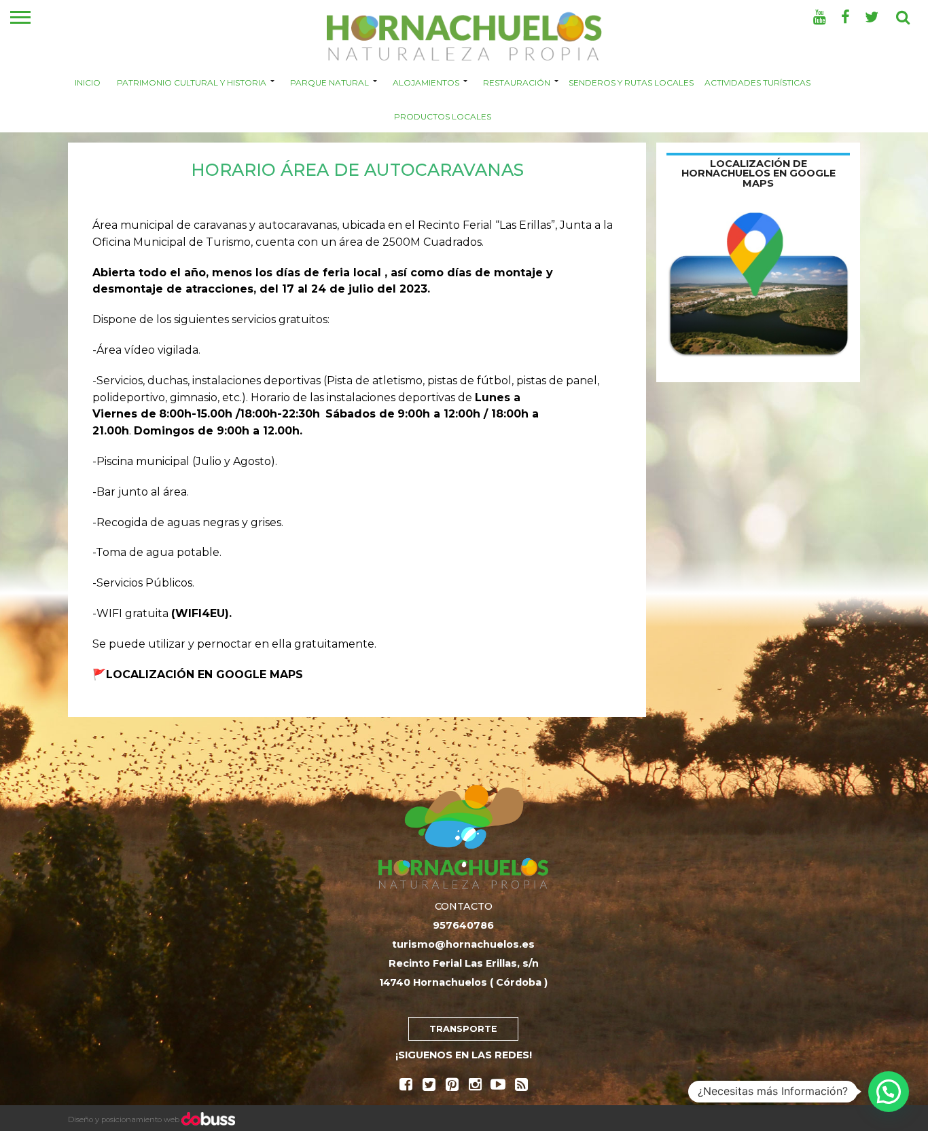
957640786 (463, 925)
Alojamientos (426, 82)
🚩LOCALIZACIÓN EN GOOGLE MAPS (197, 674)
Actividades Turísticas (757, 82)
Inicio (88, 82)
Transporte (463, 1029)
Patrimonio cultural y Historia (191, 82)
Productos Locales (442, 116)
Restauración (516, 82)
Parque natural (329, 82)
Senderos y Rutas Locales (631, 82)
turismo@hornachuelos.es (463, 944)
